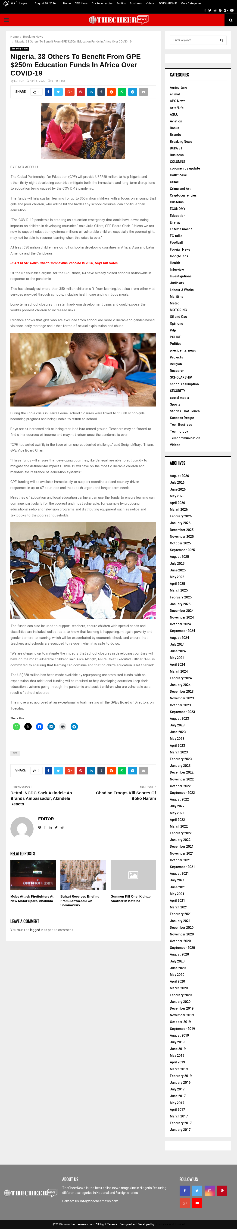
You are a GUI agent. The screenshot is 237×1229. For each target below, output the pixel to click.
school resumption (184, 384)
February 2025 (181, 597)
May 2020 (177, 975)
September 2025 (182, 550)
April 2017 (177, 1109)
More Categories (191, 3)
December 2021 (181, 846)
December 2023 (181, 691)
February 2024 (181, 678)
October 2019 (180, 1022)
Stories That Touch (185, 411)
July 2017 (177, 1089)
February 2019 (181, 1076)
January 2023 (180, 766)
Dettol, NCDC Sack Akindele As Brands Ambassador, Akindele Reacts (41, 798)
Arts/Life (177, 108)
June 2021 (178, 887)
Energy (175, 222)
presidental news (183, 350)
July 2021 (177, 880)
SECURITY (177, 391)
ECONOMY (177, 209)
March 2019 (179, 1069)
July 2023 (177, 725)
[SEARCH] (222, 40)
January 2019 (180, 1082)
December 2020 (181, 927)
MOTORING (178, 310)
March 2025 (179, 590)
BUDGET (176, 148)
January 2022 (180, 840)
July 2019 (177, 1042)
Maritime (176, 296)
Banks (174, 128)
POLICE (175, 337)
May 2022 (177, 813)
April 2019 (177, 1062)
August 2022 (179, 799)
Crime (174, 182)
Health (175, 263)
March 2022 (179, 826)
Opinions (176, 323)
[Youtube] (197, 1203)
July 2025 (177, 563)
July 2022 (177, 806)
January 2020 (180, 1002)
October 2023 (180, 705)
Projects (176, 357)
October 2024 (180, 624)
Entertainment (181, 229)
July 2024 (177, 644)
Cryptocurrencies (102, 3)
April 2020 (177, 981)
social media (179, 398)
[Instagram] (210, 1191)
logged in (36, 930)
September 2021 (182, 867)
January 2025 (180, 604)
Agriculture (178, 87)
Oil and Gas (178, 317)
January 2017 (180, 1130)
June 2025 (178, 570)
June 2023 (178, 732)
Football (176, 242)
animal (175, 94)
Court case (178, 175)
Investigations (181, 276)
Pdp (173, 330)
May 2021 (177, 894)
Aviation (176, 121)
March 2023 (179, 752)
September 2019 (182, 1029)
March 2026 (179, 509)
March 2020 (179, 988)
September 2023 (182, 712)
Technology (179, 431)
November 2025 (182, 536)
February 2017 (181, 1123)
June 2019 (178, 1049)
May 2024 (177, 658)
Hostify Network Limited (170, 1224)
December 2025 (181, 530)
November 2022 (182, 779)
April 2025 (177, 584)
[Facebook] (185, 1191)
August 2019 (179, 1035)
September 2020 (182, 948)
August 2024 (179, 638)
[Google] (185, 1203)
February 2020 (181, 995)
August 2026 (179, 476)
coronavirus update (185, 168)
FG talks (176, 236)
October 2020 (180, 941)
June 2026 (178, 489)
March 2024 (179, 671)
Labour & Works (182, 290)
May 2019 (177, 1055)
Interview (177, 269)
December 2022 (181, 772)
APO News (81, 3)
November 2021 (182, 853)
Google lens (179, 256)
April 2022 (177, 820)
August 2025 (179, 556)
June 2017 (178, 1096)
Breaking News (20, 48)
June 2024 (178, 651)
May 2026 (177, 496)
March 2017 (179, 1116)
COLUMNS (177, 162)
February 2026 (181, 516)
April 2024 (177, 664)
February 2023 (181, 759)
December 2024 (181, 611)
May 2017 (177, 1103)
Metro (174, 303)
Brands (175, 135)
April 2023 (177, 745)
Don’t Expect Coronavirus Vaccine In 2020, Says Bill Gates (74, 263)
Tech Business (181, 424)
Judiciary (177, 283)
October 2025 (180, 543)
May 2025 (177, 577)
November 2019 (182, 1015)
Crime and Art (180, 189)
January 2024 (180, 685)
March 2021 (179, 907)
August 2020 (179, 954)
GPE (15, 753)
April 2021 (177, 900)
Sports (175, 404)
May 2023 (177, 738)
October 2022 (180, 786)
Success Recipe (182, 418)
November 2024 (182, 617)
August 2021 (179, 873)
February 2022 (181, 833)
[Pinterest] (222, 1191)
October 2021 (180, 860)
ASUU (174, 114)
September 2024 (182, 631)
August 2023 (179, 718)
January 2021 (180, 921)
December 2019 (181, 1008)
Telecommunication (185, 438)
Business (136, 3)
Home (67, 3)
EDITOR (19, 80)
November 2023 (182, 698)
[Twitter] (197, 1191)
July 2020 (177, 961)
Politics (121, 3)
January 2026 (180, 523)
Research (177, 371)
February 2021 (181, 914)
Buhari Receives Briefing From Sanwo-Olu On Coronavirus (80, 901)
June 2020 (178, 968)
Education (177, 216)
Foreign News (180, 249)
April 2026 (177, 503)
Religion (176, 364)
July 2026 (177, 482)
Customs (177, 202)
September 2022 (182, 793)
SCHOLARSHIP (168, 3)
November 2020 (182, 934)
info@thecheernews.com (99, 1201)
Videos (150, 3)
